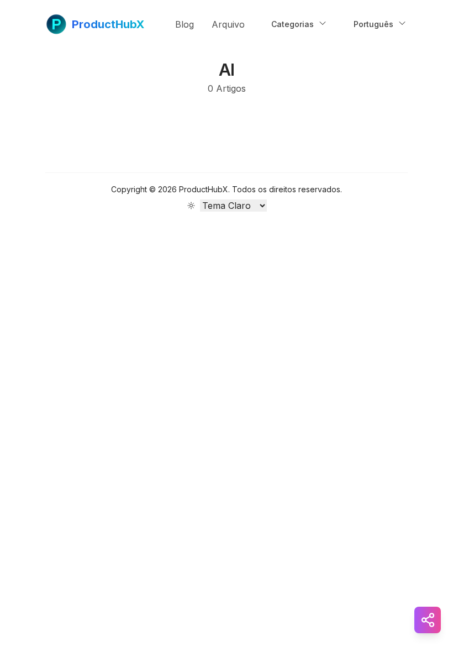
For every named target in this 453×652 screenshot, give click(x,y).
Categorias (292, 24)
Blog (184, 24)
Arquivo (228, 24)
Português (373, 24)
